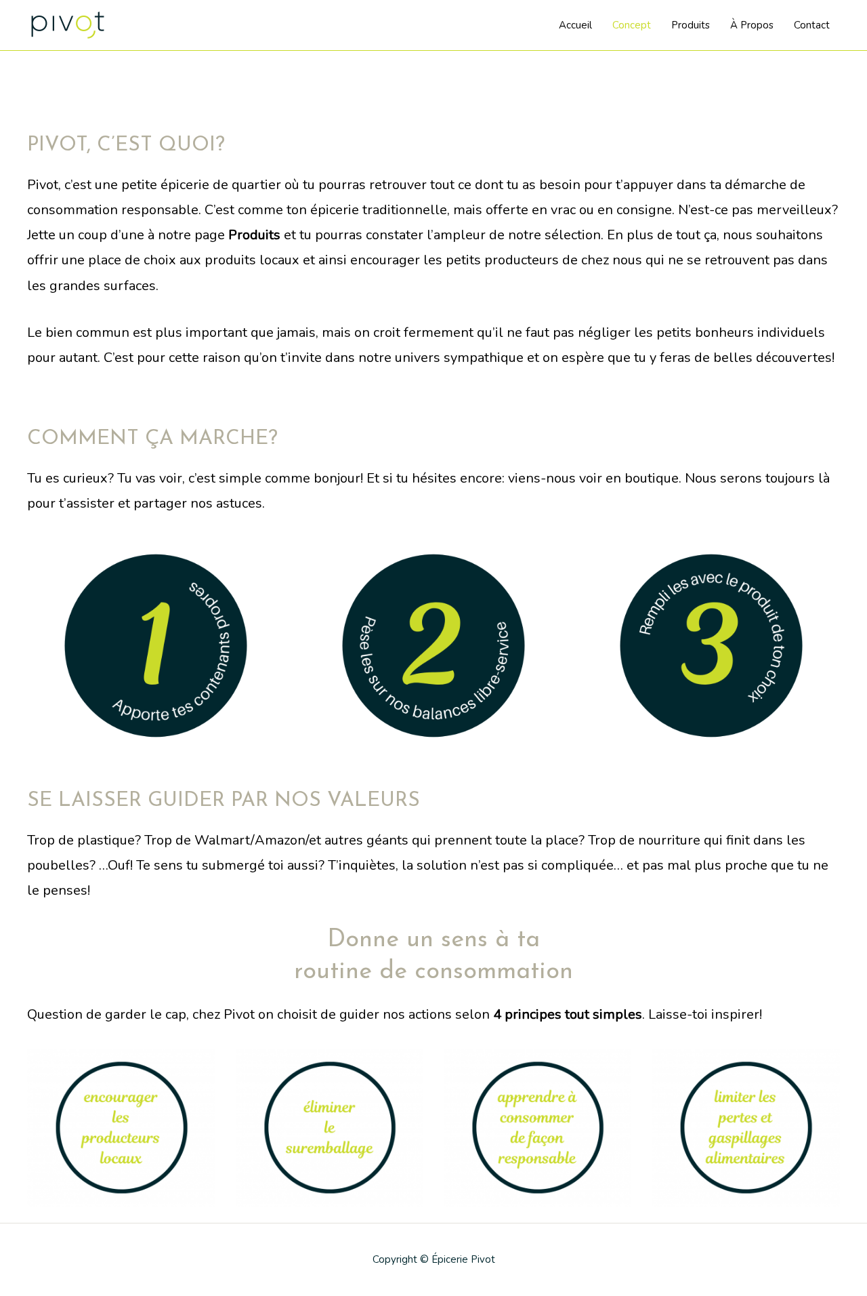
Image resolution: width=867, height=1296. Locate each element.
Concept (631, 25)
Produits (690, 25)
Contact (812, 25)
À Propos (752, 25)
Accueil (575, 25)
